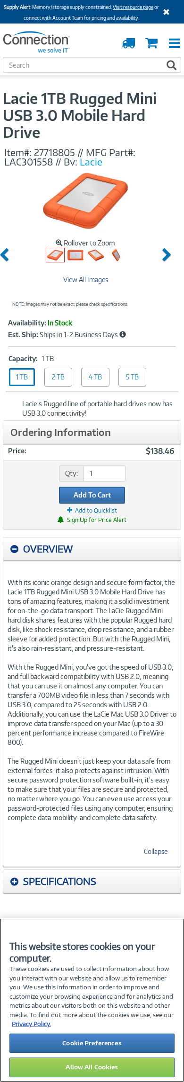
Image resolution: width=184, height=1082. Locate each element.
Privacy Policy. (31, 1023)
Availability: (27, 323)
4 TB (95, 377)
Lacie (91, 162)
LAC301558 (28, 162)
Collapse (155, 851)
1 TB (22, 377)
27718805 (54, 152)
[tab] (92, 549)
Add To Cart (92, 495)
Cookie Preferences (91, 1043)
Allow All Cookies (92, 1067)
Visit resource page (133, 7)
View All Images (85, 280)
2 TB (58, 377)
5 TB (132, 377)
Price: (17, 451)
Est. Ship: (23, 334)
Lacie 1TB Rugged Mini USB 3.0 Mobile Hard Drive (80, 115)
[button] (6, 255)
